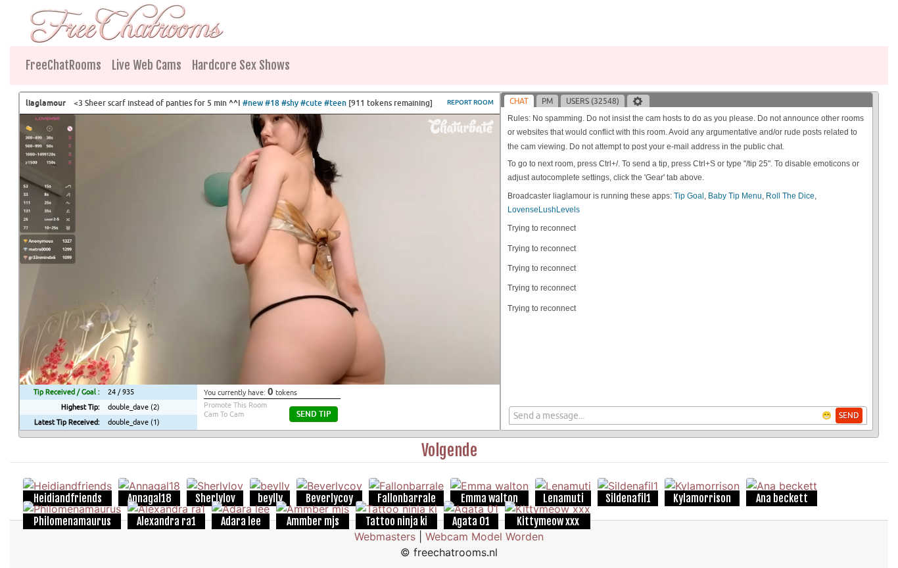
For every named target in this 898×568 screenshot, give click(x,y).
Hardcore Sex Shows (241, 65)
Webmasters (384, 536)
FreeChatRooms (63, 65)
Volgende (449, 450)
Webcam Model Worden (484, 536)
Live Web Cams (146, 65)
